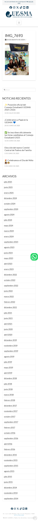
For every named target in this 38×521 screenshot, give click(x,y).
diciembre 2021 (10, 307)
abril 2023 (8, 263)
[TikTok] (21, 7)
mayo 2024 (8, 225)
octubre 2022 (9, 280)
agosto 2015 (9, 471)
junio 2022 (8, 291)
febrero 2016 (9, 449)
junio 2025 (8, 187)
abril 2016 (8, 444)
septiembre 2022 (11, 285)
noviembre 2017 (10, 411)
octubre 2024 (9, 203)
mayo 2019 (8, 367)
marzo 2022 (9, 296)
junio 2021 (8, 318)
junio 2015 (8, 482)
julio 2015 (8, 476)
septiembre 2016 (11, 438)
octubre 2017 (9, 416)
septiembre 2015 (11, 465)
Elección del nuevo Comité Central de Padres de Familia (18, 148)
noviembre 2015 (10, 460)
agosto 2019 (9, 356)
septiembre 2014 (11, 498)
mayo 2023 (8, 258)
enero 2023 (9, 269)
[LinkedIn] (27, 7)
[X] (17, 7)
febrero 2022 (9, 302)
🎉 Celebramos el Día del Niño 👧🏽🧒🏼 (19, 161)
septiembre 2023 (11, 242)
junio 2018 (8, 389)
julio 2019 (8, 362)
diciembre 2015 (10, 455)
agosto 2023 (9, 247)
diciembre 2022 (10, 274)
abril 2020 (8, 334)
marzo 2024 (9, 231)
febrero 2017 (9, 427)
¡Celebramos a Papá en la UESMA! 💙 (16, 121)
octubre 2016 (9, 433)
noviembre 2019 (10, 345)
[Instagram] (14, 7)
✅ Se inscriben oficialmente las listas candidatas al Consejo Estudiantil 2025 (19, 135)
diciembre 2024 (10, 198)
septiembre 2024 (11, 209)
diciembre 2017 (10, 405)
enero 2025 (9, 193)
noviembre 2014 (10, 493)
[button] (19, 22)
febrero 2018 (9, 400)
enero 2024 (9, 236)
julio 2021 (8, 313)
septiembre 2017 (11, 422)
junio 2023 (8, 253)
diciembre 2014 (10, 487)
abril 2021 (8, 324)
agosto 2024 (9, 214)
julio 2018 (8, 384)
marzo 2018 (9, 394)
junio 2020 (8, 329)
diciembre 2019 (10, 340)
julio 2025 (8, 182)
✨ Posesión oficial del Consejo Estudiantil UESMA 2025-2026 (18, 107)
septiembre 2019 (11, 351)
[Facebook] (11, 7)
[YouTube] (24, 7)
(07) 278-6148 (19, 515)
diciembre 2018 (10, 378)
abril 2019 (8, 373)
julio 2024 (8, 220)
